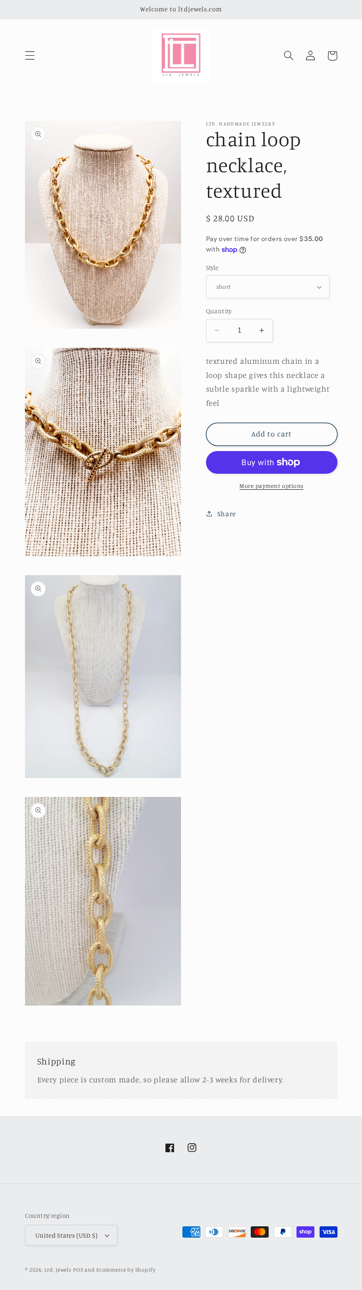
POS (78, 1269)
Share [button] (226, 514)
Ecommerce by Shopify (126, 1269)
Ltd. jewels (57, 1269)
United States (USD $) (66, 1235)
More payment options (271, 485)
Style (212, 267)
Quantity (219, 311)
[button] (30, 56)
